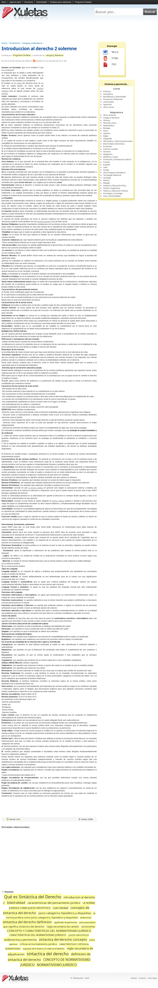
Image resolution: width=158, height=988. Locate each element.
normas (5, 94)
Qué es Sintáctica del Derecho (32, 897)
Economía (107, 146)
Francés (106, 162)
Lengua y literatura (32, 43)
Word (115, 52)
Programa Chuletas (83, 2)
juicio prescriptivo (87, 922)
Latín (105, 167)
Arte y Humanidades (112, 196)
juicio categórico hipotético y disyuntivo (64, 913)
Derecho (107, 151)
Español (106, 164)
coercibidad (60, 908)
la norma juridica (35, 488)
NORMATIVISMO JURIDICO (57, 965)
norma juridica (58, 501)
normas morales (44, 222)
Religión (106, 183)
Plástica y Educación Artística (115, 190)
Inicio (4, 2)
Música (106, 180)
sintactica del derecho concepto (63, 939)
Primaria (107, 91)
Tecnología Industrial (112, 175)
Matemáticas (108, 125)
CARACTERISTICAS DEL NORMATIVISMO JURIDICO (37, 935)
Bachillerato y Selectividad (114, 96)
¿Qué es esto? (15, 2)
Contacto (142, 978)
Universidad (108, 102)
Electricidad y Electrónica (114, 144)
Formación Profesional (113, 99)
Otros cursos (108, 107)
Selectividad (41, 2)
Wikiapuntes (78, 978)
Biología (106, 128)
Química (106, 133)
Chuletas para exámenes (60, 2)
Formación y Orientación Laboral (117, 159)
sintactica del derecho (48, 954)
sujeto (19, 83)
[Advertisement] (79, 31)
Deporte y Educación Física (114, 185)
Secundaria (108, 94)
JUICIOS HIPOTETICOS (78, 935)
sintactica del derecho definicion (27, 922)
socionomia (88, 926)
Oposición (107, 104)
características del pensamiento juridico (53, 903)
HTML (115, 58)
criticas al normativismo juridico (38, 944)
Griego (106, 170)
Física (105, 130)
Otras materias (109, 115)
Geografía (107, 138)
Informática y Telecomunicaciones (118, 141)
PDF (114, 64)
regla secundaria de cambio (63, 926)
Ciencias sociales (110, 149)
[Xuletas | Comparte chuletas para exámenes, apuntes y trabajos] (25, 19)
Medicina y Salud (110, 157)
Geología (107, 177)
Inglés (105, 136)
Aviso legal (152, 978)
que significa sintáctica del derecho (23, 926)
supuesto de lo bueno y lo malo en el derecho (43, 948)
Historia (106, 120)
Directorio (28, 2)
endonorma (85, 917)
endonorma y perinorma (20, 939)
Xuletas (134, 978)
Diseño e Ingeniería (111, 188)
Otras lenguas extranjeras (114, 172)
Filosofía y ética (109, 123)
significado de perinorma (65, 922)
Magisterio (107, 154)
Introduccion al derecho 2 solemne (39, 48)
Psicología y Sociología (113, 193)
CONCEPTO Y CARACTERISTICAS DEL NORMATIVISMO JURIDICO (49, 931)
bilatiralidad (16, 902)
